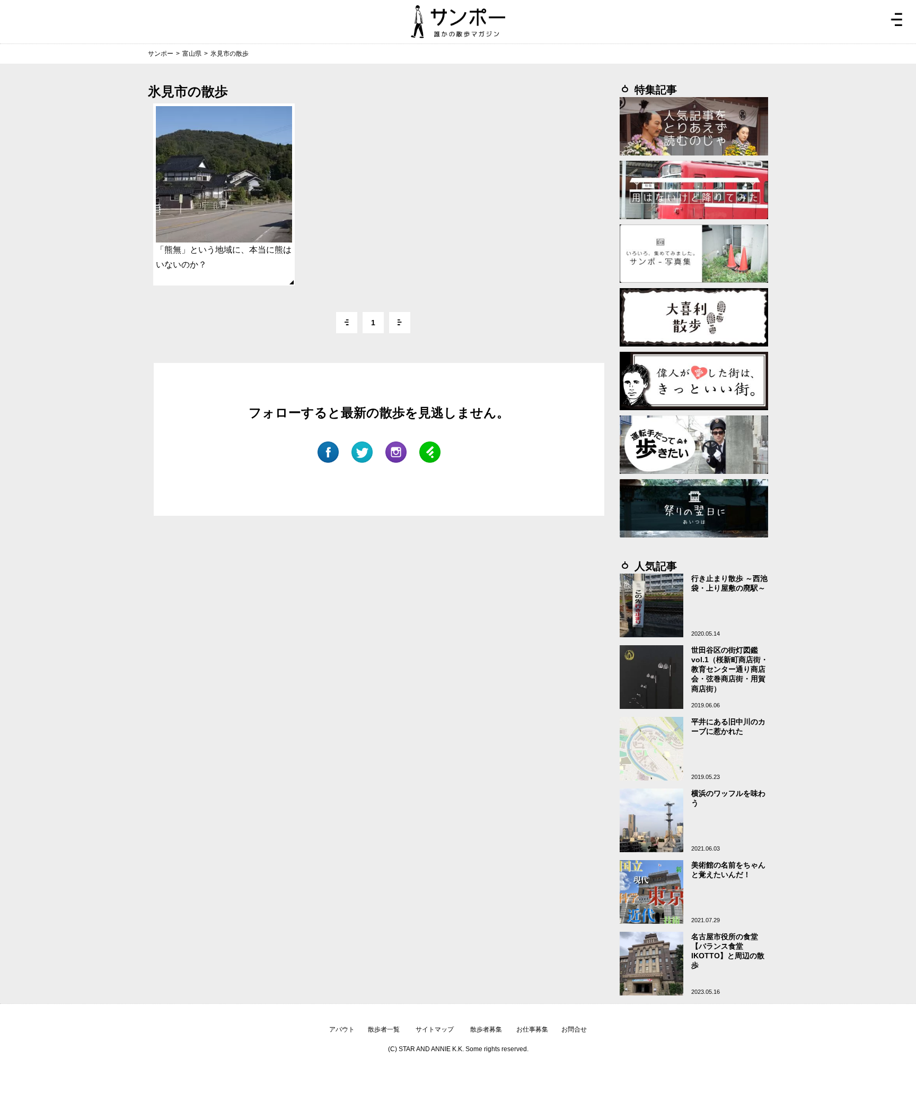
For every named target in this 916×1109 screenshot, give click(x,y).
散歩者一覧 (384, 1029)
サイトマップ (435, 1029)
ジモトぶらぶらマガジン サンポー (458, 21)
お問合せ (574, 1029)
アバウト (342, 1029)
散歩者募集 (486, 1029)
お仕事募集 (532, 1029)
